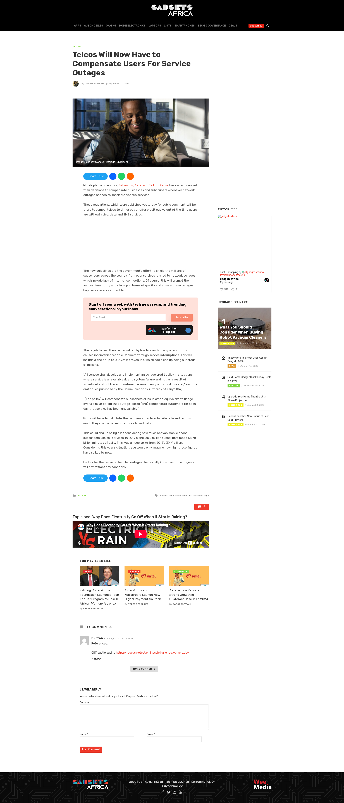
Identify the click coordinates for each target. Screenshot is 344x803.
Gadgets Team (182, 604)
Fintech (134, 572)
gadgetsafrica (229, 279)
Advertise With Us (158, 781)
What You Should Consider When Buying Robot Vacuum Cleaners (242, 332)
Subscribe (256, 26)
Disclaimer (181, 781)
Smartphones (185, 25)
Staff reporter (93, 608)
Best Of (233, 386)
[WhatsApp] (121, 176)
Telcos (77, 46)
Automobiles (93, 25)
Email (151, 734)
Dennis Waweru (94, 83)
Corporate (181, 572)
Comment (86, 702)
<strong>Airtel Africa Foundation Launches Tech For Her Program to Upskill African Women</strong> (99, 596)
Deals (233, 25)
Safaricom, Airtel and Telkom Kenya (143, 185)
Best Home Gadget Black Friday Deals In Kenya (249, 379)
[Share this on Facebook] (112, 176)
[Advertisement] (244, 150)
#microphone (228, 275)
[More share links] (130, 176)
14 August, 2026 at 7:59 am (120, 638)
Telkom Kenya (202, 495)
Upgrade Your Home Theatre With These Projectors (247, 398)
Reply (98, 659)
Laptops (155, 25)
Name (84, 734)
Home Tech (227, 343)
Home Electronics (132, 25)
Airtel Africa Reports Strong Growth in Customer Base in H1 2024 (188, 594)
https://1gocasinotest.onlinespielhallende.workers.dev (152, 652)
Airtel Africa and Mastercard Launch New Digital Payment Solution (143, 594)
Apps (77, 25)
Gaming (111, 25)
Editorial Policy (203, 781)
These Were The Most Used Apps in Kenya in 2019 (247, 359)
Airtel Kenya (167, 495)
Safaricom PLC (184, 495)
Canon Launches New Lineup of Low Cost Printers (248, 418)
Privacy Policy (172, 786)
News (88, 572)
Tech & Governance (212, 25)
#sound (240, 275)
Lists (168, 25)
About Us (135, 781)
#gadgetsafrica (254, 272)
